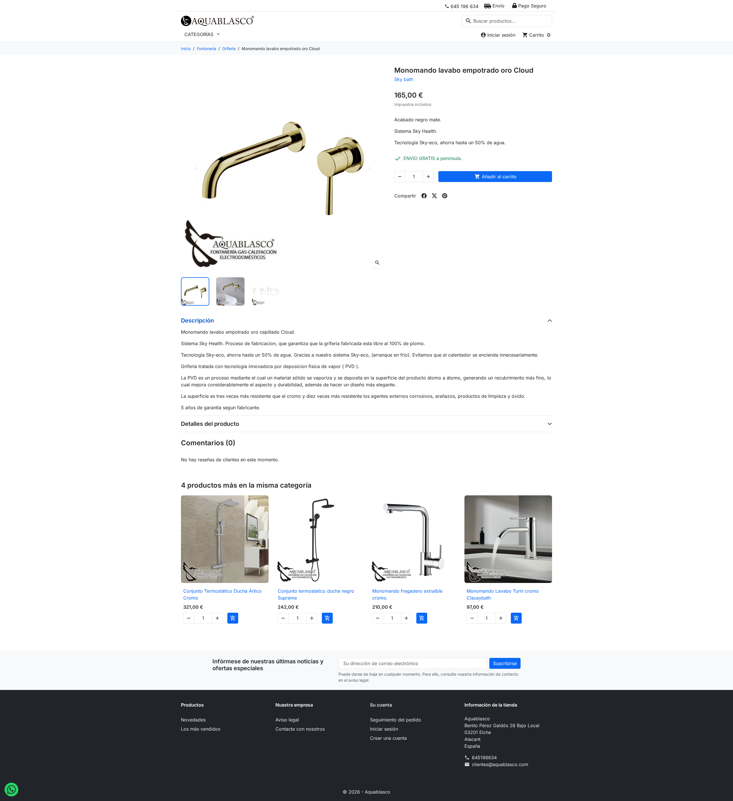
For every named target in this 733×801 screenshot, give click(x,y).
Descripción (197, 320)
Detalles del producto (210, 423)
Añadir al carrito (495, 176)
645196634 (484, 757)
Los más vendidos (200, 729)
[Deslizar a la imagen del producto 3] (265, 291)
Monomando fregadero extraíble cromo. (407, 594)
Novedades (193, 720)
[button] (494, 5)
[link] (461, 6)
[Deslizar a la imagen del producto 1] (195, 291)
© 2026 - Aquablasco (366, 792)
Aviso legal (287, 720)
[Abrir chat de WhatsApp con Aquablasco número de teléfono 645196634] (11, 789)
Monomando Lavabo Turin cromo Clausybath (503, 594)
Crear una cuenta (388, 738)
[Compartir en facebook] (424, 195)
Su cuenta (381, 705)
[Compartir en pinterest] (444, 195)
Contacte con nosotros (300, 729)
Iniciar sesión (384, 729)
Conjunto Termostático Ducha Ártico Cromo (222, 594)
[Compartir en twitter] (434, 195)
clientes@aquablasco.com (500, 764)
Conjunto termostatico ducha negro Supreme (316, 594)
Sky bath (403, 79)
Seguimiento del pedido (395, 720)
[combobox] (507, 21)
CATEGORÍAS (202, 34)
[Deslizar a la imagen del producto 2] (230, 291)
